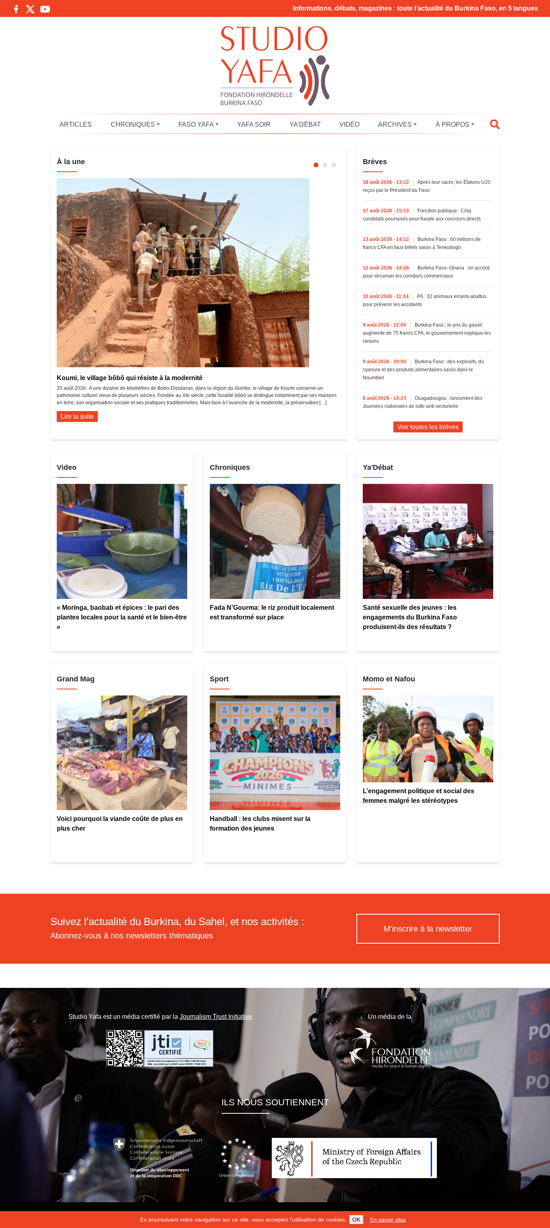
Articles (76, 124)
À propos (452, 124)
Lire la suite (77, 416)
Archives (395, 124)
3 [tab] (333, 164)
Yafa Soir (254, 124)
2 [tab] (325, 164)
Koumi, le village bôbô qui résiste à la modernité (130, 377)
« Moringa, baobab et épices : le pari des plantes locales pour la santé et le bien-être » (122, 617)
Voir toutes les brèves (428, 427)
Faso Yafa (196, 124)
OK (356, 1219)
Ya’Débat (305, 124)
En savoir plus (388, 1219)
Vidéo (349, 124)
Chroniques (133, 124)
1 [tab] (316, 164)
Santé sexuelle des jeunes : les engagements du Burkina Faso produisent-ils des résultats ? (410, 617)
